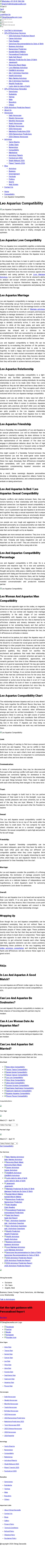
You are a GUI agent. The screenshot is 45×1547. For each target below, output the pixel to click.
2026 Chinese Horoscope (18, 137)
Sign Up (7, 14)
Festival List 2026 (16, 158)
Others (11, 105)
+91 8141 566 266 (17, 1)
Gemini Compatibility (19, 1072)
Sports (11, 182)
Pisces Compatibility (19, 1096)
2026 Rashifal (9, 1436)
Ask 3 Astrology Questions (19, 81)
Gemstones (13, 92)
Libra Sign (7, 1368)
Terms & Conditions (11, 1528)
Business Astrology (16, 46)
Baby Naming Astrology (18, 78)
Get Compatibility (6, 1146)
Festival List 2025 (10, 1471)
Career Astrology (15, 38)
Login (2, 14)
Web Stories (13, 184)
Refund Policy (9, 1531)
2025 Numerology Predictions (14, 1418)
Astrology (8, 139)
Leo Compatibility (16, 1078)
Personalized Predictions (18, 54)
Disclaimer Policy (10, 1538)
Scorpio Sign (8, 1372)
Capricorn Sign (9, 1379)
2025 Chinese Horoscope (13, 1428)
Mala (10, 99)
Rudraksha (13, 94)
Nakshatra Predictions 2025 (14, 1421)
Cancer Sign (8, 1358)
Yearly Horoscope (15, 123)
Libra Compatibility (17, 1083)
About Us (7, 110)
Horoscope (8, 113)
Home (6, 192)
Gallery (6, 1521)
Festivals (12, 176)
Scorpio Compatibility (20, 1085)
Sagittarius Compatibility (24, 1088)
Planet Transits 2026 (17, 163)
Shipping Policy (9, 1535)
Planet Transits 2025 (11, 1467)
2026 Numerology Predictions (20, 134)
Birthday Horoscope (16, 126)
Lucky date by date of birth (19, 86)
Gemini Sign (8, 1354)
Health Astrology (15, 76)
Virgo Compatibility (17, 1080)
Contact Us (8, 187)
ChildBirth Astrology (16, 70)
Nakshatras (13, 153)
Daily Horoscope (15, 115)
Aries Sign (7, 1347)
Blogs (6, 1517)
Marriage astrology (37, 309)
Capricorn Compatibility (22, 1091)
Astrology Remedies (15, 89)
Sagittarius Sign (10, 1375)
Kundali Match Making (17, 52)
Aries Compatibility (17, 1067)
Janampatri (13, 62)
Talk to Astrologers (13, 30)
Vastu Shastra (14, 142)
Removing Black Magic (17, 65)
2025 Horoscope (10, 1414)
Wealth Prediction (16, 84)
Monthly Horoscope (16, 121)
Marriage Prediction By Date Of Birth (23, 60)
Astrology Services (15, 33)
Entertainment (14, 174)
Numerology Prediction (17, 49)
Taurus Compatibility (19, 1070)
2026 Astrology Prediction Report (22, 36)
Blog (6, 166)
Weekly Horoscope (16, 118)
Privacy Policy (9, 1524)
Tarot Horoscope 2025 (12, 1425)
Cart (1, 9)
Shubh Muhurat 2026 (17, 161)
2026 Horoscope (15, 129)
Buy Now (3, 1318)
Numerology (13, 147)
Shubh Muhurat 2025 (11, 1464)
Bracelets (12, 102)
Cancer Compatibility (19, 1075)
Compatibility (14, 150)
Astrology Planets (16, 155)
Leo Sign (7, 1361)
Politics (12, 179)
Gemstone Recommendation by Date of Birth (26, 44)
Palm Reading (14, 41)
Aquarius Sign (9, 1382)
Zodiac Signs (14, 145)
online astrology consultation (12, 948)
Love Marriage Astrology (18, 68)
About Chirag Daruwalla (12, 1510)
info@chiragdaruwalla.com (16, 4)
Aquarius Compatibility (21, 1093)
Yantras (11, 97)
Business (12, 171)
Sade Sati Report (15, 57)
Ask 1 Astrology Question (18, 73)
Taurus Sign (8, 1350)
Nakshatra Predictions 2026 (19, 131)
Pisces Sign (8, 1386)
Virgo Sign (7, 1365)
